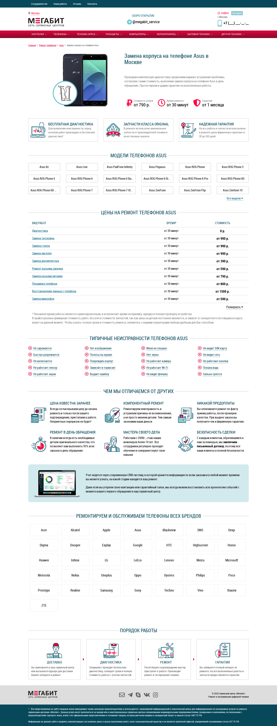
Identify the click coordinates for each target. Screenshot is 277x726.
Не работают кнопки (215, 361)
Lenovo (169, 560)
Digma (44, 545)
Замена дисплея (42, 253)
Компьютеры (137, 34)
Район (225, 13)
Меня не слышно (156, 348)
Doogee (75, 545)
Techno (169, 590)
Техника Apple (86, 34)
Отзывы (77, 3)
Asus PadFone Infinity (119, 167)
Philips (200, 575)
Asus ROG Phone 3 (232, 167)
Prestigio (44, 590)
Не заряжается (42, 348)
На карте (237, 13)
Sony (137, 590)
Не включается (42, 361)
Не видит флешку (157, 374)
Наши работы (60, 3)
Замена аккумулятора (45, 261)
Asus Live (81, 167)
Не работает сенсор (45, 368)
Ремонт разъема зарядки (47, 268)
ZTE (44, 605)
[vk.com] (147, 695)
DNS (200, 530)
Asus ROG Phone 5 (44, 178)
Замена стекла (41, 246)
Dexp (231, 530)
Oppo (137, 575)
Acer (44, 530)
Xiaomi (231, 590)
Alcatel (75, 530)
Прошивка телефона (44, 284)
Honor (232, 545)
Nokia (75, 575)
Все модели (234, 198)
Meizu (200, 560)
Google (137, 545)
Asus (138, 530)
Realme (75, 590)
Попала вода (210, 368)
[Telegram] (130, 695)
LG (106, 560)
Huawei (44, 560)
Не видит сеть (211, 355)
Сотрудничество (39, 3)
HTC (169, 545)
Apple (106, 530)
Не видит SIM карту (215, 348)
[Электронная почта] (122, 695)
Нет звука (152, 355)
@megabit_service (146, 21)
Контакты (92, 3)
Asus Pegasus (157, 167)
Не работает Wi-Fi (157, 368)
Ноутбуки (38, 34)
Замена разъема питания (47, 276)
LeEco (138, 560)
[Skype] (138, 695)
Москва (35, 13)
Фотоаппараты (166, 34)
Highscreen (200, 545)
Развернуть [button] (233, 307)
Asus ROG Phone (195, 167)
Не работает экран (44, 374)
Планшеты (112, 34)
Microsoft (231, 560)
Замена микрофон (43, 299)
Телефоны (60, 34)
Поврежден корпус (101, 361)
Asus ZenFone (157, 190)
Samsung (106, 590)
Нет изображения (101, 348)
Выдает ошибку (99, 374)
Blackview (169, 530)
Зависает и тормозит (103, 368)
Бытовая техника (198, 34)
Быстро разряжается (46, 355)
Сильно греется (212, 374)
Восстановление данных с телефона (54, 291)
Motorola (44, 575)
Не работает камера (158, 361)
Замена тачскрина (43, 238)
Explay (106, 545)
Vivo (200, 590)
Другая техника (232, 34)
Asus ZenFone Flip (195, 190)
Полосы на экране (101, 355)
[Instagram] (155, 695)
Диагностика (40, 231)
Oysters (169, 575)
